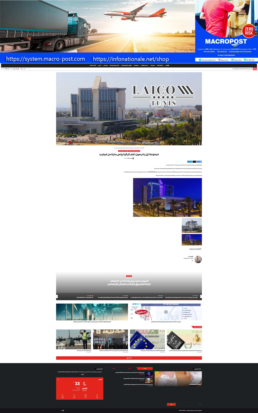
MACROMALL (160, 65)
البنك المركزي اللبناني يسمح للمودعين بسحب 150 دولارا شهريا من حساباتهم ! (113, 350)
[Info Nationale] (129, 31)
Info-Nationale (182, 410)
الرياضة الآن (136, 65)
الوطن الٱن (130, 158)
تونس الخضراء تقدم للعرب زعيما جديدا (84, 350)
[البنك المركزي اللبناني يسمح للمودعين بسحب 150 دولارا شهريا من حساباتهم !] (110, 339)
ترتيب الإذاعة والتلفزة (126, 65)
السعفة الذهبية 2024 (114, 65)
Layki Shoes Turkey (195, 384)
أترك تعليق (129, 358)
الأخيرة (145, 368)
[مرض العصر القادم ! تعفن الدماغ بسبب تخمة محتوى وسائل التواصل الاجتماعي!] (149, 374)
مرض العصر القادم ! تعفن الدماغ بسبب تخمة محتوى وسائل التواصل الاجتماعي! (129, 372)
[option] (129, 283)
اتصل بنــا (99, 65)
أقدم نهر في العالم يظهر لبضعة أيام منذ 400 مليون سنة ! (133, 378)
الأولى (166, 65)
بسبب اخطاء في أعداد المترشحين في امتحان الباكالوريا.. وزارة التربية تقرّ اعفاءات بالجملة (185, 350)
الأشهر (129, 368)
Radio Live (92, 65)
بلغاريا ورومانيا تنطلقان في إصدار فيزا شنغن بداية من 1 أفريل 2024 (153, 350)
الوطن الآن (153, 65)
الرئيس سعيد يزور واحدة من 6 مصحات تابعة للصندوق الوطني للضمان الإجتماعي (138, 384)
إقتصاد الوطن (129, 276)
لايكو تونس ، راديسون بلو (195, 249)
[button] (129, 108)
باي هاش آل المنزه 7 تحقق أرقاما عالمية (129, 284)
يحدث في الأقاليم (144, 65)
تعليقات (113, 368)
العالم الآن (106, 65)
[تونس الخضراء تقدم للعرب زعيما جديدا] (73, 339)
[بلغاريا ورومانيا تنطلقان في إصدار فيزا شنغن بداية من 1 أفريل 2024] (147, 339)
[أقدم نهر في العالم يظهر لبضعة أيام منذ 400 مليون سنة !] (149, 380)
